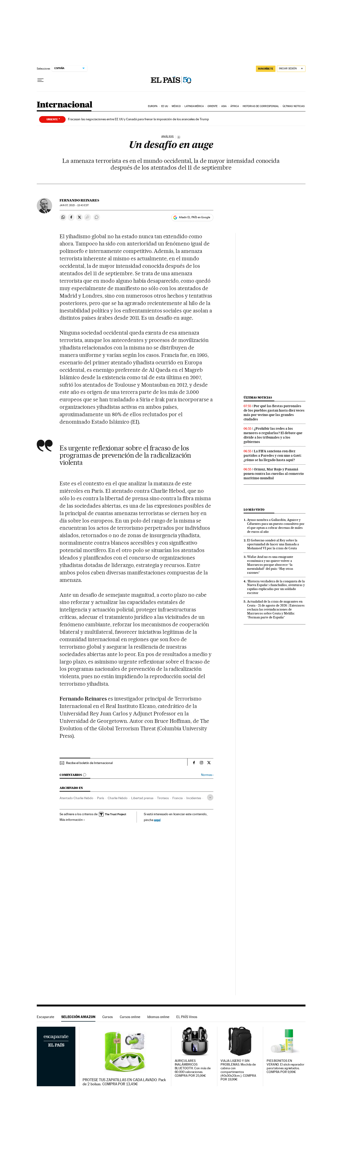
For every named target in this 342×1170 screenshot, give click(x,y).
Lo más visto (254, 509)
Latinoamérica (194, 106)
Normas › (207, 775)
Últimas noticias (294, 106)
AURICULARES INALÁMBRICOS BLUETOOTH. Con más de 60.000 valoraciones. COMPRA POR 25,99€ (193, 1068)
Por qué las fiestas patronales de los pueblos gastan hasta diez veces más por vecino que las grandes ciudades (274, 412)
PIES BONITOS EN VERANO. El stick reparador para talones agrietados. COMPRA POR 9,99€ (285, 1066)
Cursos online (130, 1017)
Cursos (107, 1017)
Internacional (64, 105)
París (100, 798)
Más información (71, 819)
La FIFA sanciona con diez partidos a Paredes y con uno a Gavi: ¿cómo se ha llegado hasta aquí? (273, 455)
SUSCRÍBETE (265, 68)
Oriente (213, 106)
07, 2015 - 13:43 (74, 205)
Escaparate (45, 1017)
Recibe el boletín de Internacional (89, 763)
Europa (153, 106)
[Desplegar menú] (40, 80)
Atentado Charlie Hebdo (76, 798)
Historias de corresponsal (261, 106)
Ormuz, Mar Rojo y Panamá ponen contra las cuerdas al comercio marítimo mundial (274, 473)
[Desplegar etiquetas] (210, 797)
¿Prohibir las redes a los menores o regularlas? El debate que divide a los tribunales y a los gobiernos (273, 435)
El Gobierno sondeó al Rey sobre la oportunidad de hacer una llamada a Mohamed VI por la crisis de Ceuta (273, 544)
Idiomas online (158, 1017)
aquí (157, 820)
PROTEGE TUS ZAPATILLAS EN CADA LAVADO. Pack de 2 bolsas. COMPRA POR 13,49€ (124, 1082)
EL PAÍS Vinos (186, 1017)
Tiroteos (163, 798)
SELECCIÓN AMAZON (78, 1017)
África (234, 106)
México (176, 106)
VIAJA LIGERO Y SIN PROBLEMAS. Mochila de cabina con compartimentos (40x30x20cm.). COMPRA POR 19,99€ (238, 1070)
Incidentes (193, 798)
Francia (177, 798)
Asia (224, 106)
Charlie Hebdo (117, 798)
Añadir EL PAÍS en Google (194, 217)
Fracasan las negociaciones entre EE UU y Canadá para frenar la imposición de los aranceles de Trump (138, 119)
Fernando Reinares (79, 200)
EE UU (164, 106)
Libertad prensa (142, 798)
